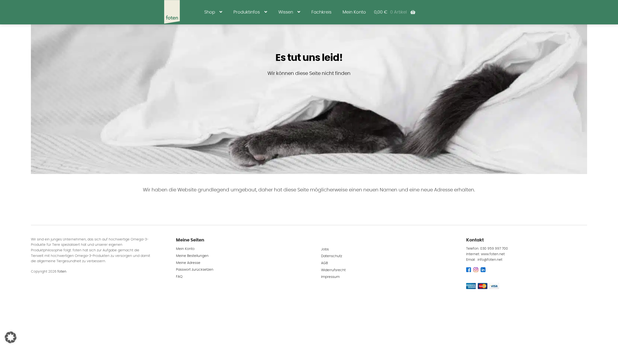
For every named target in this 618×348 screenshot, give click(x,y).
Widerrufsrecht (333, 270)
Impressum (330, 277)
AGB (324, 263)
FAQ (179, 276)
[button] (10, 337)
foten (61, 271)
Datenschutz (331, 256)
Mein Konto (354, 12)
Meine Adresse (188, 263)
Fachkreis (321, 12)
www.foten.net (493, 254)
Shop (209, 12)
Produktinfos (246, 12)
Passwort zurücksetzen (194, 269)
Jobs (325, 249)
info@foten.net (490, 259)
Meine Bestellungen (192, 256)
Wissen (285, 12)
